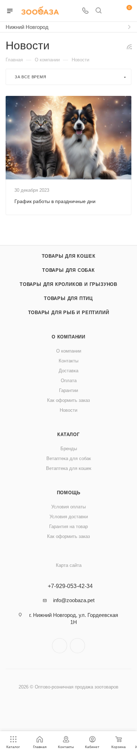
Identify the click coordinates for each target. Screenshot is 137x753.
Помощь (68, 492)
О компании (68, 336)
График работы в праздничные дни (55, 201)
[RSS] (129, 47)
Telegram (59, 645)
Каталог (68, 434)
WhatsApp (77, 645)
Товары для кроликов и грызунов (68, 284)
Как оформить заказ (68, 400)
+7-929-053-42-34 (70, 586)
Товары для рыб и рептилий (68, 312)
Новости (68, 410)
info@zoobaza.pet (73, 600)
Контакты (68, 360)
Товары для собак (68, 270)
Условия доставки (69, 516)
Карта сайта (68, 565)
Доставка (68, 370)
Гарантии (68, 390)
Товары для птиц (68, 298)
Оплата (69, 380)
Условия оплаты (68, 506)
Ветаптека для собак (68, 458)
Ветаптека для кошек (68, 468)
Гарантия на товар (68, 526)
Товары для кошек (69, 256)
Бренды (68, 448)
